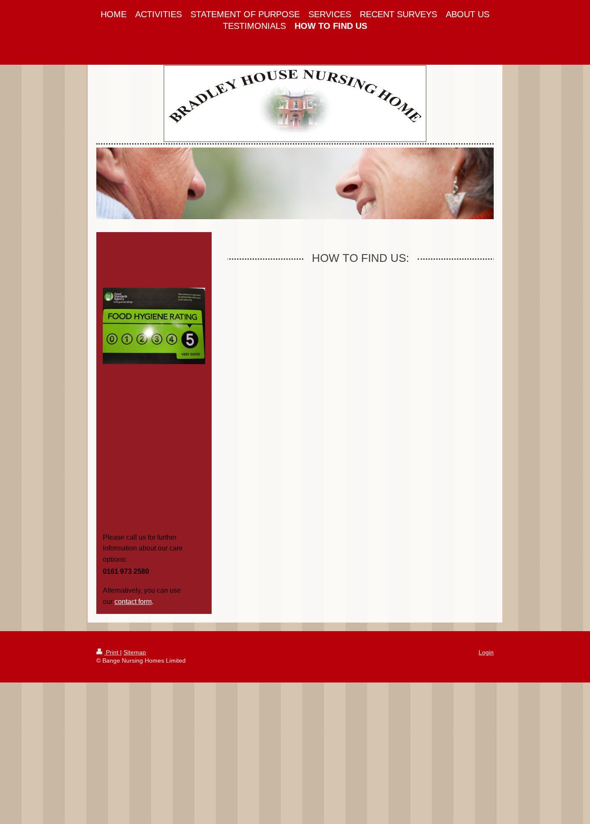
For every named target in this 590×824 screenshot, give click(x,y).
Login (486, 652)
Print (112, 652)
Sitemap (135, 652)
